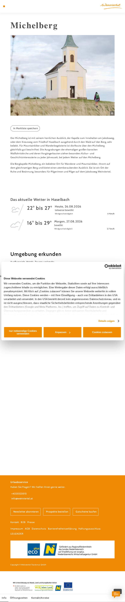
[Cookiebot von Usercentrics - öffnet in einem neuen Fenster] (107, 266)
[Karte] (10, 6)
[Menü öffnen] (4, 6)
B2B (23, 522)
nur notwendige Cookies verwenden (23, 332)
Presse (31, 522)
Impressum (16, 528)
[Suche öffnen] (16, 6)
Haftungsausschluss (89, 528)
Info (4, 597)
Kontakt (14, 522)
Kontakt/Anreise (40, 597)
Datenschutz (39, 528)
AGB (27, 528)
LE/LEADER (16, 533)
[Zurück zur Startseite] (111, 6)
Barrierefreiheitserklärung (62, 528)
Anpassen (60, 332)
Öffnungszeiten (19, 597)
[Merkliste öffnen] (13, 6)
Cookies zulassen (102, 332)
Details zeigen (106, 321)
